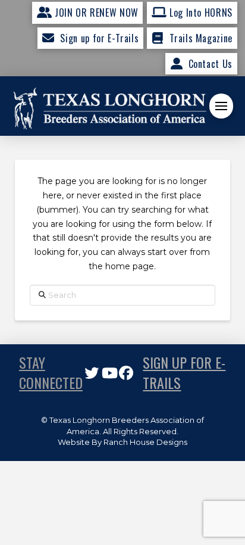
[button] (221, 106)
